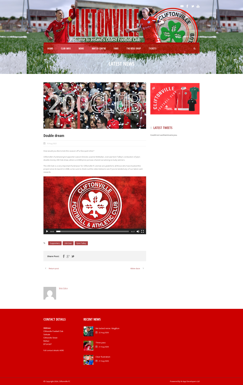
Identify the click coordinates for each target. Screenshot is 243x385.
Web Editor (63, 288)
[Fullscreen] (142, 231)
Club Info (66, 48)
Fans (116, 48)
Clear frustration (102, 356)
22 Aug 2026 (104, 332)
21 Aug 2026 (104, 346)
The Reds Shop (133, 48)
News (81, 48)
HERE (61, 350)
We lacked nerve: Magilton (107, 328)
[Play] (47, 231)
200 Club (68, 243)
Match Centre (99, 48)
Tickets (152, 48)
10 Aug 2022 (52, 143)
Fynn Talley (81, 243)
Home (50, 48)
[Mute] (138, 231)
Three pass (100, 342)
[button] (94, 205)
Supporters (55, 243)
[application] (94, 205)
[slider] (92, 231)
